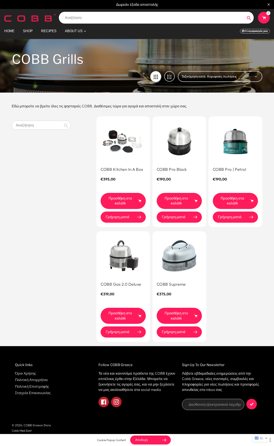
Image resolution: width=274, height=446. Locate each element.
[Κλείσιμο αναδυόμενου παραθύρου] (206, 177)
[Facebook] (171, 262)
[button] (261, 438)
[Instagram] (178, 262)
